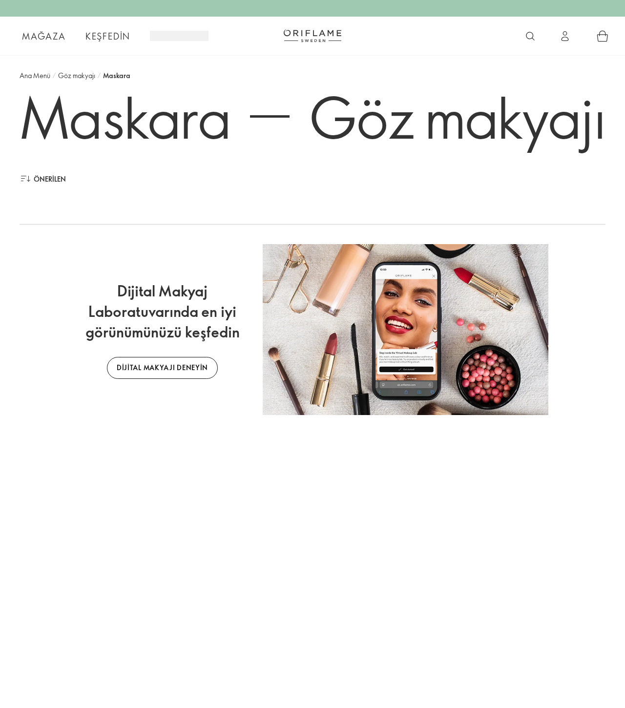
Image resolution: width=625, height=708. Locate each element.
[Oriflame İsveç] (312, 35)
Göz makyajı (76, 75)
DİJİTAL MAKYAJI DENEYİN (162, 367)
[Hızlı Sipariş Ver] (602, 36)
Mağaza (44, 36)
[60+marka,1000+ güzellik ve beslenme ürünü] (530, 36)
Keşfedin (107, 36)
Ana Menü (35, 75)
